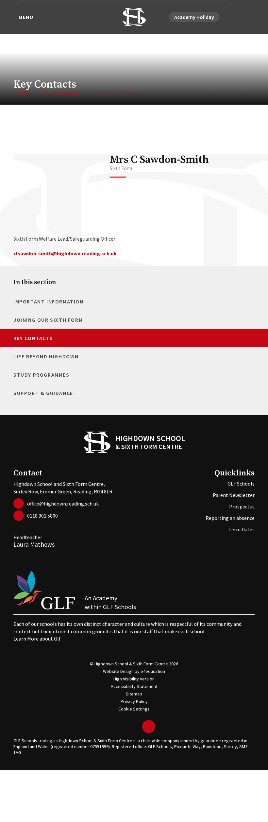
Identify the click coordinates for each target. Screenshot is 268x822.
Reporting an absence (230, 518)
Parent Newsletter (234, 495)
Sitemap (134, 694)
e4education (153, 671)
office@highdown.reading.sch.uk (63, 503)
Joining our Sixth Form (48, 320)
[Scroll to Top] (148, 726)
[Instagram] (243, 17)
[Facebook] (235, 17)
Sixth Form (61, 93)
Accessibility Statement (134, 686)
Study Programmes (41, 374)
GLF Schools (241, 483)
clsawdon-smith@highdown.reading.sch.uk (65, 253)
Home (20, 93)
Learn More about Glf (37, 638)
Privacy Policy (134, 701)
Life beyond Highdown (46, 356)
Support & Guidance (43, 393)
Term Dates (241, 529)
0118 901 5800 (42, 515)
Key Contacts (113, 93)
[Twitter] (227, 17)
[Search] (251, 17)
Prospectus (242, 506)
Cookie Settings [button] (134, 709)
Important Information (48, 301)
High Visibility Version (134, 679)
